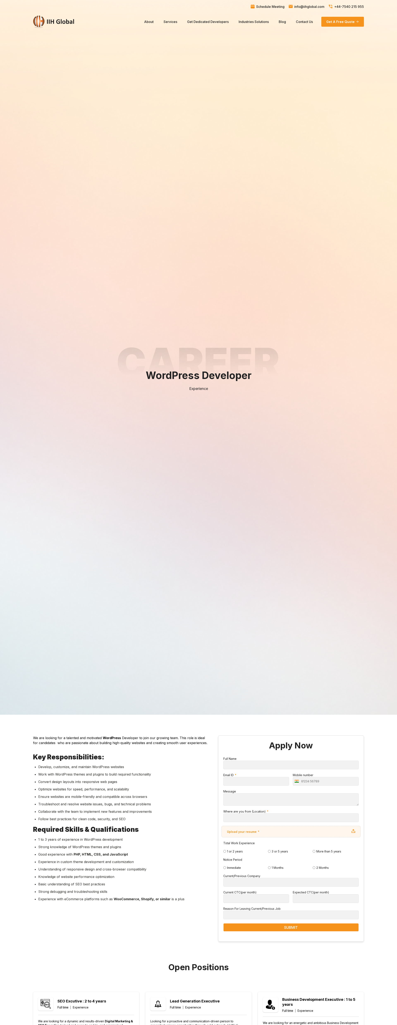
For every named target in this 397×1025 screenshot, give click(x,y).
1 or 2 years (235, 851)
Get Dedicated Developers (208, 22)
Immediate (234, 867)
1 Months (277, 867)
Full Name (230, 758)
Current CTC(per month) (240, 892)
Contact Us (304, 22)
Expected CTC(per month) (311, 892)
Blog (282, 22)
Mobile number (303, 775)
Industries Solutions (254, 22)
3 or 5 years (280, 851)
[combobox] (296, 781)
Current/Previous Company (241, 876)
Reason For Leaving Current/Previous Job (252, 908)
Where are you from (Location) (245, 811)
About (149, 22)
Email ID (228, 775)
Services (170, 22)
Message (229, 791)
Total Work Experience (239, 843)
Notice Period (232, 859)
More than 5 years (328, 851)
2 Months (322, 867)
